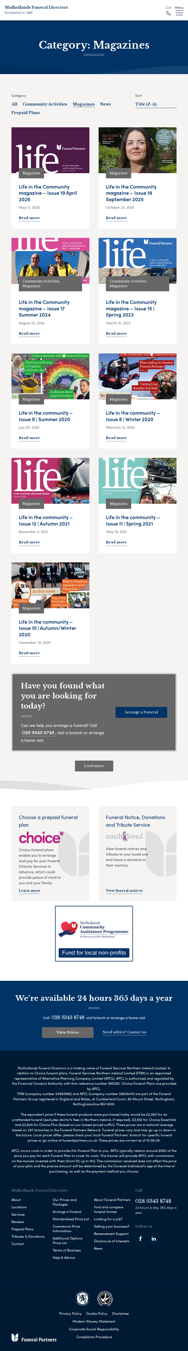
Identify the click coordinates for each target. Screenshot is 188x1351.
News (105, 104)
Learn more (29, 891)
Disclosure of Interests (111, 1240)
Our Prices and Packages (65, 1202)
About (16, 1199)
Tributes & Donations (28, 1236)
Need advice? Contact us (124, 1032)
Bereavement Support (111, 1233)
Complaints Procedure (94, 1336)
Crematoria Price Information (66, 1228)
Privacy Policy (70, 1313)
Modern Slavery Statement (94, 1321)
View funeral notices (124, 891)
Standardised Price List (71, 1218)
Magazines (84, 104)
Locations (19, 1206)
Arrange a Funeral (141, 712)
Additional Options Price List (68, 1240)
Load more (94, 766)
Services (18, 1214)
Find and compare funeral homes (108, 1209)
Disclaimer (120, 1313)
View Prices (68, 1032)
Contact (17, 1243)
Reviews (17, 1221)
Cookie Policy (97, 1313)
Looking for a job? (108, 1218)
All (14, 104)
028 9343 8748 (38, 732)
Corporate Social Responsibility (94, 1329)
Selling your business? (111, 1226)
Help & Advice (64, 1257)
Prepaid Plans (25, 112)
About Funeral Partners (112, 1199)
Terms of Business (67, 1250)
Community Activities (45, 104)
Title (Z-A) (146, 104)
